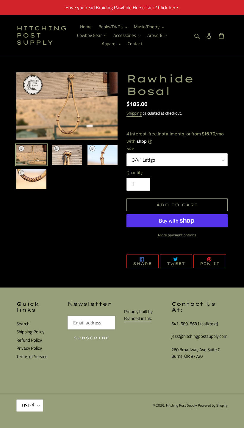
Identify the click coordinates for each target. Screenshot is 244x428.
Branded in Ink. (138, 318)
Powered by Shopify (213, 405)
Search (22, 323)
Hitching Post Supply (42, 35)
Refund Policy (29, 340)
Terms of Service (32, 356)
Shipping (134, 113)
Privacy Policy (29, 348)
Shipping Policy (30, 331)
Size (130, 148)
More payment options (177, 235)
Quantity (134, 172)
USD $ (28, 405)
